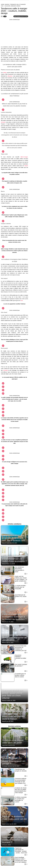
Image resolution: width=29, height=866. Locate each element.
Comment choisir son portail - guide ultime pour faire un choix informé (12, 694)
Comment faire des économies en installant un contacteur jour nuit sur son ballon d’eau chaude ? (21, 649)
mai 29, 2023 (13, 824)
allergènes (10, 76)
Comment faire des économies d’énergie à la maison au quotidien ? (14, 616)
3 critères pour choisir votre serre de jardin (13, 741)
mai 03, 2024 (15, 766)
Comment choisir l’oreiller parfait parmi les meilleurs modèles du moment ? (14, 839)
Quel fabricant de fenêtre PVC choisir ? (20, 596)
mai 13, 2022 (10, 642)
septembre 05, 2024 (12, 543)
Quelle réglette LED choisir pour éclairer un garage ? (13, 761)
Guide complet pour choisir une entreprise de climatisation (14, 637)
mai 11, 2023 (7, 845)
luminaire (3, 122)
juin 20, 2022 (10, 621)
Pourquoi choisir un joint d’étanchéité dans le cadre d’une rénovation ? (14, 558)
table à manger (24, 156)
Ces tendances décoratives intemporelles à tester (19, 569)
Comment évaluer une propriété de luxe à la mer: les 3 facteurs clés (13, 538)
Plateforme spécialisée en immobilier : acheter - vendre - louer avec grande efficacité (21, 851)
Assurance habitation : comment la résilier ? (20, 657)
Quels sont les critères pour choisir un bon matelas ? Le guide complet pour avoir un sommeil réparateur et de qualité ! (21, 581)
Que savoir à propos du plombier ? (21, 665)
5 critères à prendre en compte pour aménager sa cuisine (21, 799)
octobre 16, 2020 (11, 700)
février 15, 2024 (11, 563)
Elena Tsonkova (17, 16)
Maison (7, 4)
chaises (26, 165)
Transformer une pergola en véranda (20, 770)
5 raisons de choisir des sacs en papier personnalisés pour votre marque (20, 790)
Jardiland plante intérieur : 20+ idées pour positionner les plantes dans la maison (14, 715)
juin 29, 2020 (10, 721)
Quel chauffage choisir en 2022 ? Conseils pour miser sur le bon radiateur (21, 860)
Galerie (14, 98)
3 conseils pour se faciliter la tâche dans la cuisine (20, 675)
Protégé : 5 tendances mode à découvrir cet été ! (14, 819)
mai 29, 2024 (11, 745)
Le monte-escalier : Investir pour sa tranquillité (20, 587)
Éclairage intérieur (7, 766)
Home (2, 4)
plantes (5, 72)
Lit (2, 845)
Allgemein (4, 745)
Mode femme (5, 824)
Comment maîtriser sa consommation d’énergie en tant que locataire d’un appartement (20, 782)
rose (22, 300)
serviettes (5, 370)
